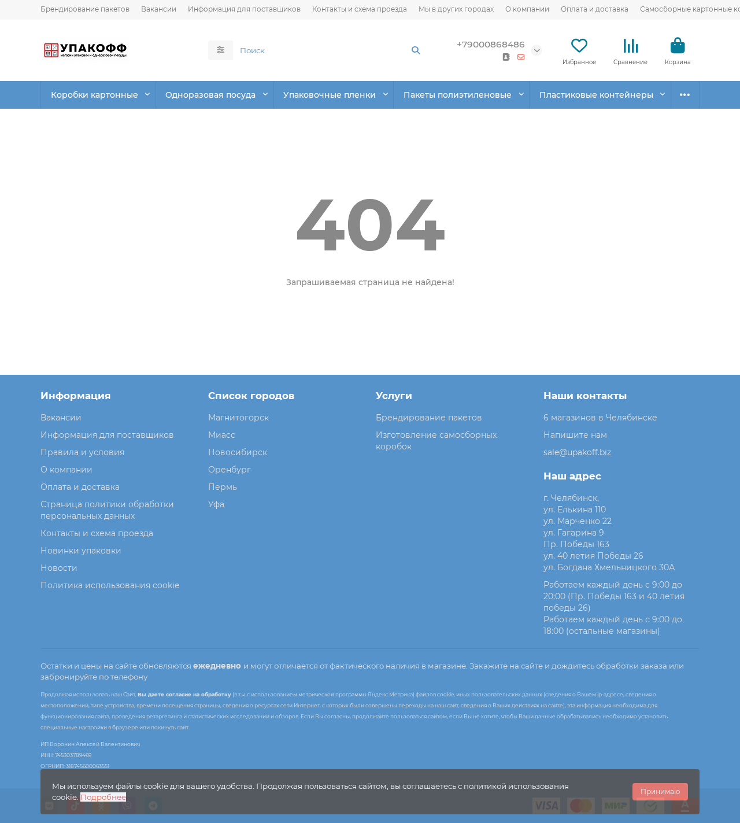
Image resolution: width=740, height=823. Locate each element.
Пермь (222, 487)
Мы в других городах (456, 9)
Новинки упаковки (80, 550)
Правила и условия (82, 452)
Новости (58, 568)
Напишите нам (575, 435)
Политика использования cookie (109, 585)
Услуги (394, 395)
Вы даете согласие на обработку (184, 694)
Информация (75, 395)
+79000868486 (491, 44)
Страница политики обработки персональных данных (107, 510)
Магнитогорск (238, 417)
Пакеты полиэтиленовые (458, 95)
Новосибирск (237, 452)
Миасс (221, 435)
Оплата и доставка (594, 9)
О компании (527, 9)
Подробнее (103, 797)
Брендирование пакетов (85, 9)
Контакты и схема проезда (359, 9)
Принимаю (660, 791)
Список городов (251, 395)
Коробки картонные (94, 95)
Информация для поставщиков (244, 9)
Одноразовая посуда (210, 95)
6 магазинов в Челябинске (600, 417)
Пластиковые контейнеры (596, 95)
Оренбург (229, 469)
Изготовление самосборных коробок (436, 441)
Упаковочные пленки (329, 95)
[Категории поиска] (220, 50)
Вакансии (158, 9)
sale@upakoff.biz (577, 452)
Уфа (216, 504)
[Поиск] (415, 50)
